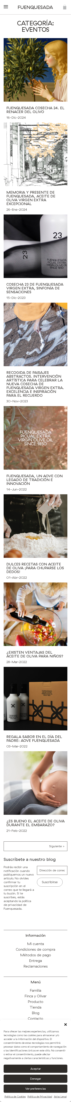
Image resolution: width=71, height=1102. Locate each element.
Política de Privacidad (39, 1096)
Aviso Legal (60, 1096)
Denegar (35, 1078)
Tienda (35, 1007)
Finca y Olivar (36, 996)
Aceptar (35, 1068)
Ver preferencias (35, 1088)
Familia (35, 990)
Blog (35, 1013)
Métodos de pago (35, 955)
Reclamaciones (35, 966)
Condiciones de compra (35, 949)
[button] (65, 1024)
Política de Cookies (15, 1096)
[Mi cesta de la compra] (64, 7)
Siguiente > (56, 846)
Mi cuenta (35, 943)
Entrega (35, 960)
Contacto (35, 1018)
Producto (35, 1001)
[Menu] (6, 7)
